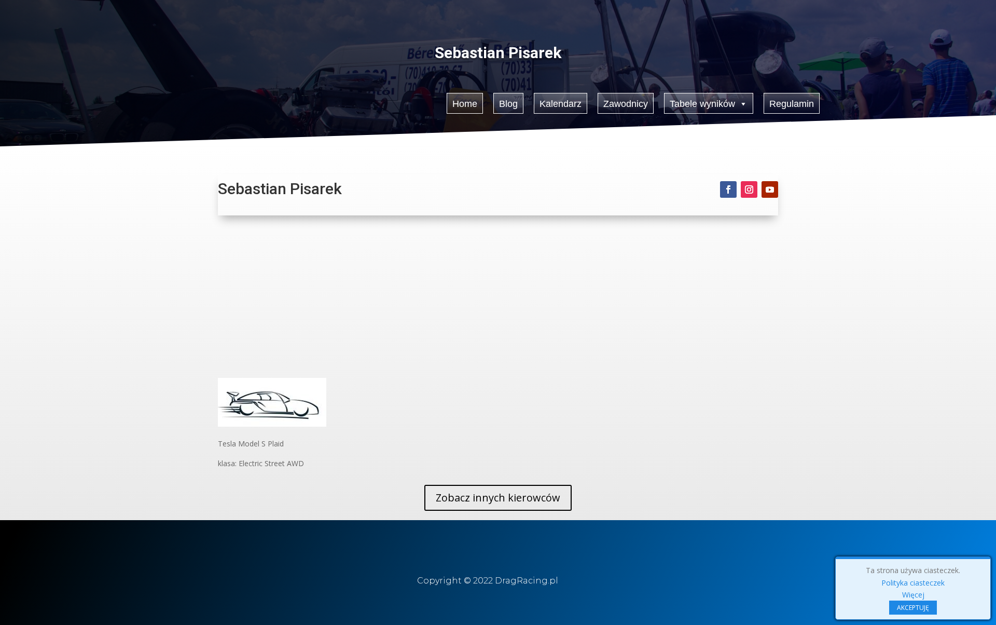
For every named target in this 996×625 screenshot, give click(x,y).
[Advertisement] (498, 300)
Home (464, 104)
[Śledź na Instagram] (749, 189)
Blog (508, 104)
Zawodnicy (625, 104)
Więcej (913, 595)
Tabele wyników (702, 104)
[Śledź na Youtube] (770, 189)
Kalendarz (561, 104)
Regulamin (791, 104)
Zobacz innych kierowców (498, 498)
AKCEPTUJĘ (913, 607)
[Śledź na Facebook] (728, 189)
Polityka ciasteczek (913, 583)
